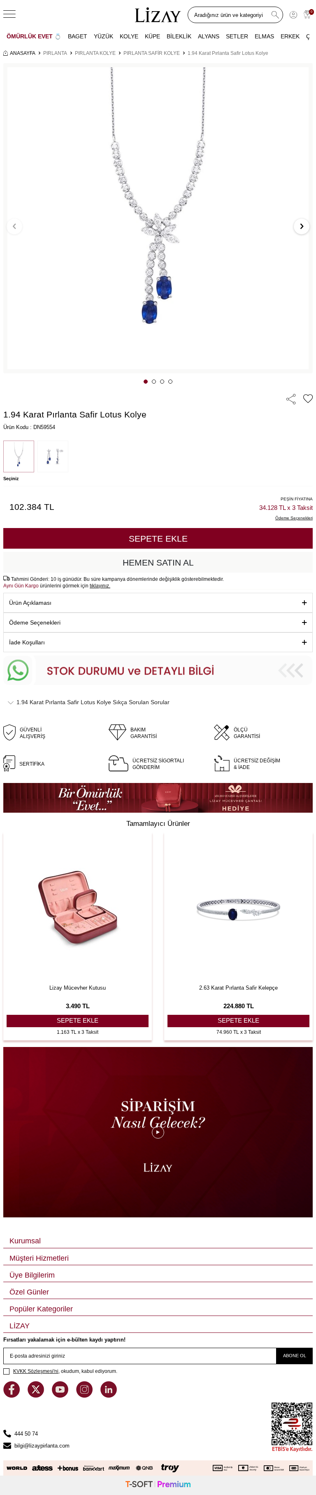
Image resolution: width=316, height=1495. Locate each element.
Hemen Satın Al (158, 562)
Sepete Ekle (158, 538)
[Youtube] (61, 1396)
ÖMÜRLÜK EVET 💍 (34, 36)
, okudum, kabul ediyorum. (65, 1371)
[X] (37, 1396)
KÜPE (152, 36)
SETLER (237, 36)
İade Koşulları (27, 642)
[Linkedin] (108, 1396)
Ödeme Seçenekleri (34, 622)
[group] (158, 218)
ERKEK (290, 36)
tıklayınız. (100, 586)
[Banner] (158, 798)
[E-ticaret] (158, 1485)
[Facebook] (12, 1396)
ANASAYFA (22, 53)
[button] (146, 382)
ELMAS (264, 36)
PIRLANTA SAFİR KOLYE (151, 53)
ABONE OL (294, 1355)
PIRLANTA (55, 53)
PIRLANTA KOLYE (95, 53)
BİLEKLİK (179, 36)
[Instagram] (85, 1396)
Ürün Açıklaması (30, 602)
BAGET (77, 36)
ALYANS (208, 36)
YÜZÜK (103, 36)
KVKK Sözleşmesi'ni (35, 1371)
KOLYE (129, 36)
